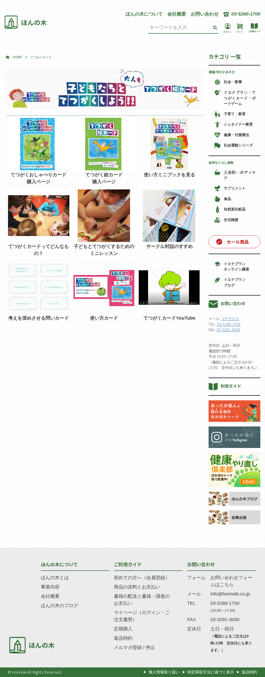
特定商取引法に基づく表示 (210, 672)
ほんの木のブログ (59, 605)
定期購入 (123, 628)
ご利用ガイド (128, 564)
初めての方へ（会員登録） (142, 577)
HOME (17, 57)
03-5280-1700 (228, 324)
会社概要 (176, 14)
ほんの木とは (55, 577)
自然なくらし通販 (221, 162)
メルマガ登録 (128, 647)
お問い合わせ (205, 14)
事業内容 (50, 587)
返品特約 (123, 638)
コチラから (230, 318)
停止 (150, 647)
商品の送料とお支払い (137, 587)
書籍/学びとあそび (222, 72)
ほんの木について (144, 14)
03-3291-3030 (228, 329)
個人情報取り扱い (164, 672)
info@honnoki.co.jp (230, 594)
